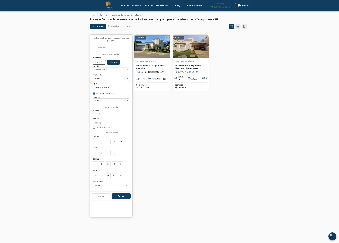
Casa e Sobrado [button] (102, 87)
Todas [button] (97, 78)
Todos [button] (97, 100)
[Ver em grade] (231, 26)
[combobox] (111, 47)
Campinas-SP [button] (100, 70)
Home (92, 15)
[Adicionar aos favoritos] (167, 38)
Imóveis (103, 15)
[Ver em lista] (237, 26)
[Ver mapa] (244, 26)
